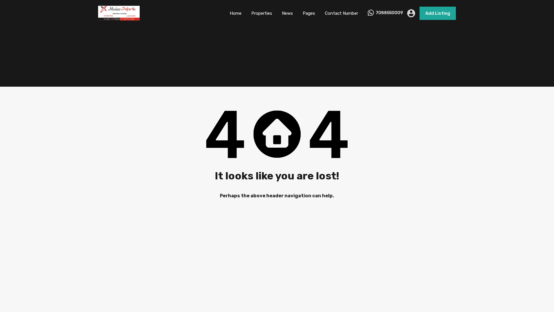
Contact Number (341, 13)
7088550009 (389, 13)
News (287, 13)
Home (236, 13)
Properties (261, 13)
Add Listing (437, 13)
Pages (309, 13)
